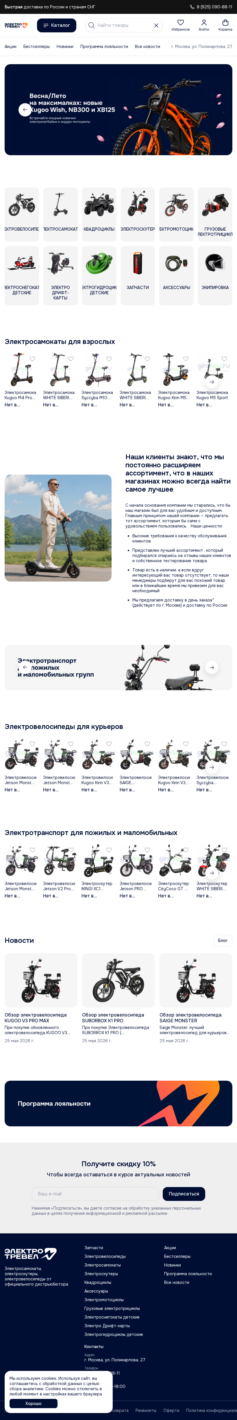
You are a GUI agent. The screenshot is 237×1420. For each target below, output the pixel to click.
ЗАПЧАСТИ (138, 287)
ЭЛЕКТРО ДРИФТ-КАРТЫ (60, 293)
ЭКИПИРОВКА (215, 287)
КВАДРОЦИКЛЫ (99, 229)
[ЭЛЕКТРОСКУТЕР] (138, 205)
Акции (10, 46)
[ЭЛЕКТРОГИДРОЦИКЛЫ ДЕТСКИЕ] (99, 263)
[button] (181, 25)
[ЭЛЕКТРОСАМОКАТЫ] (60, 205)
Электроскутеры (101, 1273)
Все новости (147, 46)
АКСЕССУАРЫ (176, 287)
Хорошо (33, 1403)
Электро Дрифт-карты (107, 1325)
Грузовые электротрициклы (112, 1308)
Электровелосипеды (105, 1256)
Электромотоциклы (104, 1299)
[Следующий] (212, 109)
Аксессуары (96, 1291)
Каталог (60, 25)
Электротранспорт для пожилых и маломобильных (91, 833)
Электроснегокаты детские (112, 1317)
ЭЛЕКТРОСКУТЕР (138, 229)
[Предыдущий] (25, 667)
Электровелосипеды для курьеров (64, 727)
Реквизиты (146, 1410)
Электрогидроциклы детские (113, 1334)
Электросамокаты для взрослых (60, 342)
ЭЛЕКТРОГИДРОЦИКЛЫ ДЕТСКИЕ (99, 290)
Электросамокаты (102, 1265)
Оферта (171, 1410)
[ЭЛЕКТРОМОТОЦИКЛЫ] (176, 205)
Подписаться (184, 1194)
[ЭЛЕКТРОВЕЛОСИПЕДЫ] (22, 205)
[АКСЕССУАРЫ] (176, 263)
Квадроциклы (97, 1282)
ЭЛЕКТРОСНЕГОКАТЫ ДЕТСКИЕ (21, 290)
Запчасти (93, 1247)
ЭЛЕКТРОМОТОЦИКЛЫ (176, 229)
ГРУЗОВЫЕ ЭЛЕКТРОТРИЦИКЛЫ (215, 232)
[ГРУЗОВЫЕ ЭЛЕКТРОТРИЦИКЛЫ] (215, 205)
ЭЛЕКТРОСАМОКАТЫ (61, 229)
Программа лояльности (104, 46)
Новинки (65, 46)
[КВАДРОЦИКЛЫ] (99, 205)
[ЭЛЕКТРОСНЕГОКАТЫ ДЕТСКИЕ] (22, 263)
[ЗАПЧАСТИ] (138, 263)
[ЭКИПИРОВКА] (215, 263)
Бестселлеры (36, 46)
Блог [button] (222, 940)
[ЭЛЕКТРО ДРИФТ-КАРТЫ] (60, 263)
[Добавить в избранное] (32, 359)
